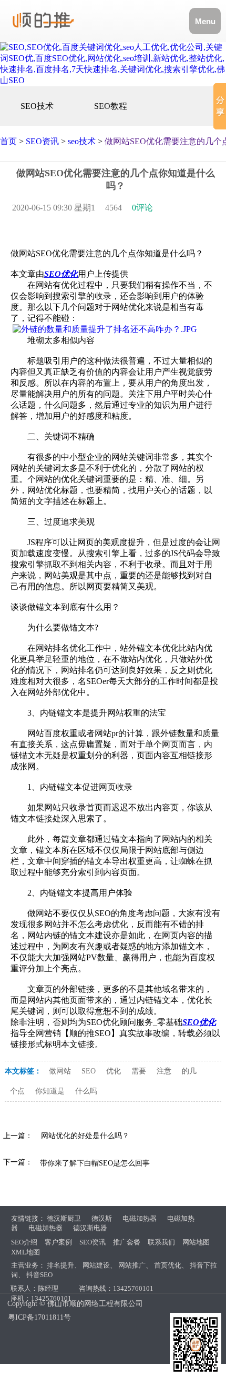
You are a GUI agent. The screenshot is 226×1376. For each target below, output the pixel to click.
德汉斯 (101, 1218)
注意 (164, 1071)
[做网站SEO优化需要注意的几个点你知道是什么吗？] (105, 329)
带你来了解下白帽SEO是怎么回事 (95, 1163)
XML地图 (25, 1252)
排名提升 (60, 1265)
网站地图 (196, 1242)
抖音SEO (39, 1275)
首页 (8, 141)
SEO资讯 (42, 141)
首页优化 (167, 1265)
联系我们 (161, 1242)
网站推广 (132, 1265)
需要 (138, 1071)
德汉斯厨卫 (64, 1218)
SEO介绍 (24, 1242)
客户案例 (58, 1242)
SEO (88, 1071)
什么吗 (86, 1091)
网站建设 (96, 1265)
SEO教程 (110, 106)
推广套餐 (126, 1242)
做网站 (60, 1071)
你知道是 (50, 1091)
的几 (189, 1071)
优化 (113, 1071)
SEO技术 (37, 106)
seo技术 (82, 141)
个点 (17, 1091)
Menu (205, 21)
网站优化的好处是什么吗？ (85, 1136)
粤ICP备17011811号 (39, 1317)
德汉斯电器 (90, 1228)
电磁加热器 (139, 1218)
